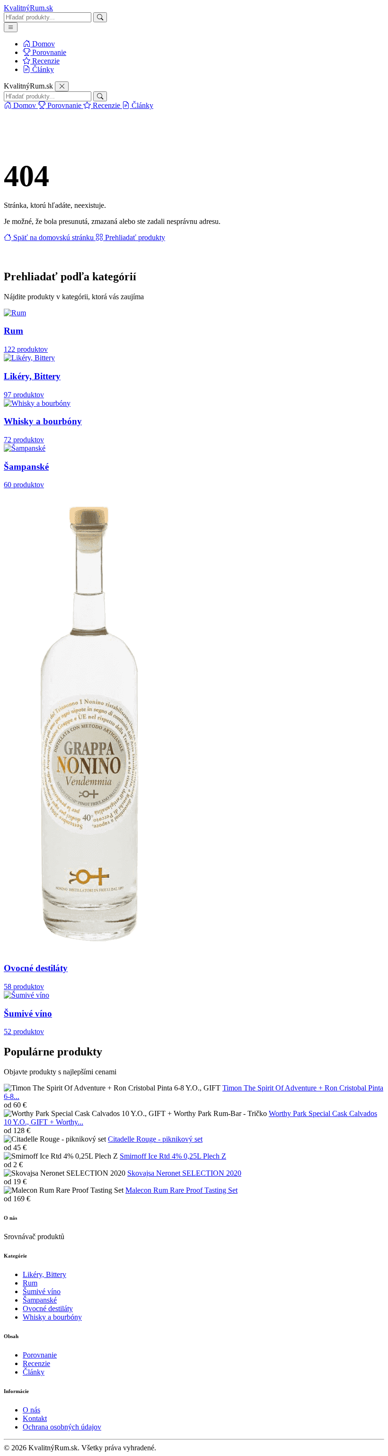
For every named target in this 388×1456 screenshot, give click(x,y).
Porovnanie (48, 52)
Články (42, 69)
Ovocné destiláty (48, 1308)
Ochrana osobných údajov (62, 1427)
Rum (30, 1283)
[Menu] (11, 27)
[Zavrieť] (62, 86)
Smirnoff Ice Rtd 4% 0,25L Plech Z (173, 1156)
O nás (31, 1410)
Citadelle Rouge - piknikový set (155, 1139)
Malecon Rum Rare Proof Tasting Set (181, 1190)
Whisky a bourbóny (52, 1317)
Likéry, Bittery (44, 1274)
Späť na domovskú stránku (53, 237)
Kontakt (35, 1418)
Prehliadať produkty (134, 237)
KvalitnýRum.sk (28, 8)
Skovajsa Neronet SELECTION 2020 (184, 1173)
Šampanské (40, 1300)
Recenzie (45, 61)
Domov (42, 44)
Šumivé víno (42, 1291)
